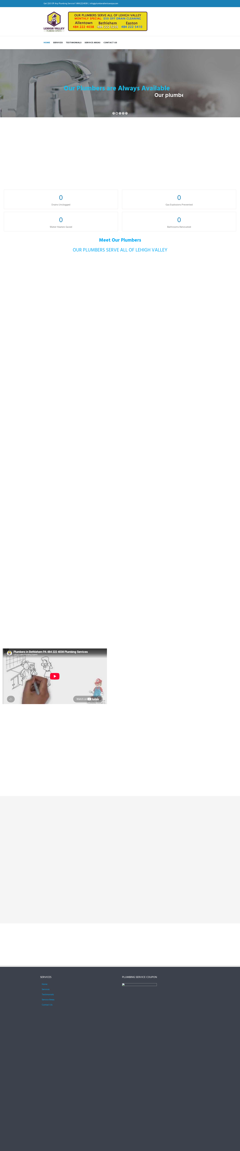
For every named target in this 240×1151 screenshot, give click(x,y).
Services (46, 989)
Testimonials (48, 995)
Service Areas (48, 1000)
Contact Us (47, 1005)
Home (44, 984)
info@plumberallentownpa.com (104, 3)
